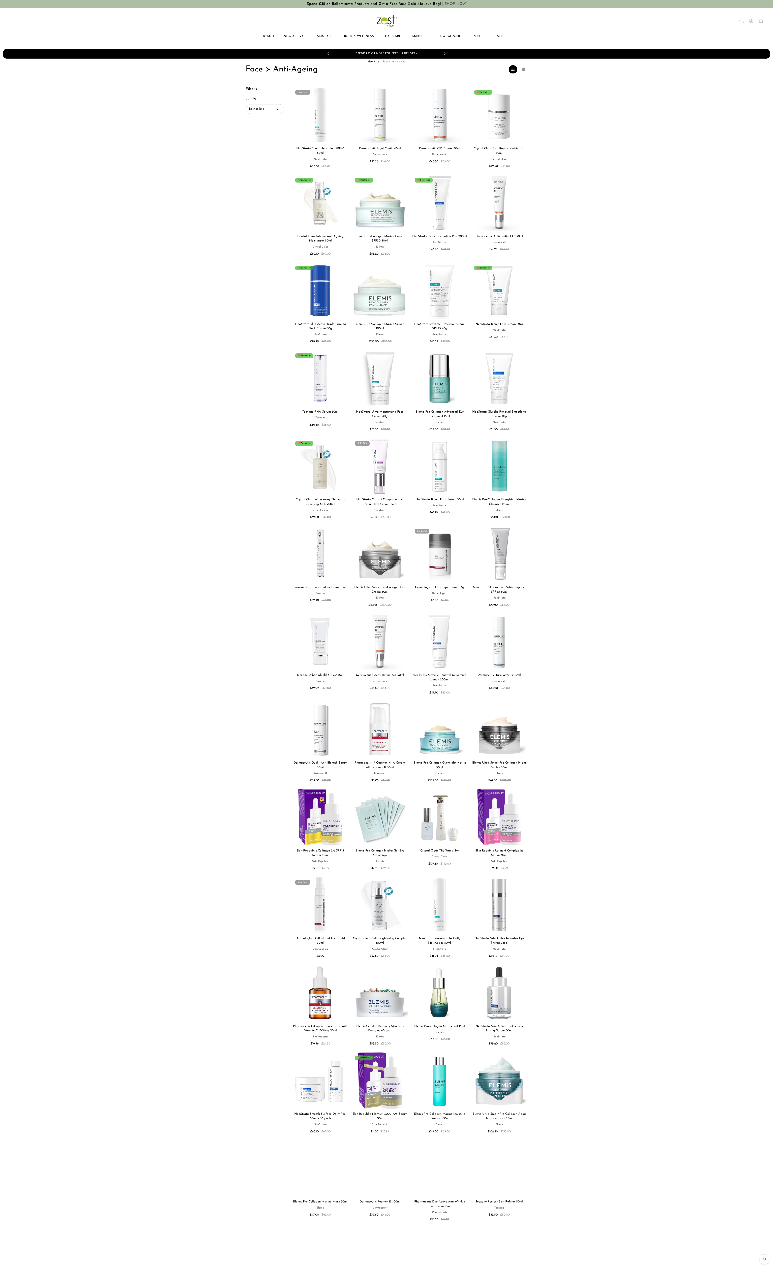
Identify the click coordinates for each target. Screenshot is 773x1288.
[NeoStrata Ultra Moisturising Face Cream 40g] (380, 378)
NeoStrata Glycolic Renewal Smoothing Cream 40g (499, 414)
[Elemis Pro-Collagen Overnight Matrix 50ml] (439, 729)
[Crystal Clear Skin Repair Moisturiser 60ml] (499, 115)
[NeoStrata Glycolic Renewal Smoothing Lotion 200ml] (439, 641)
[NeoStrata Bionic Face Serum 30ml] (439, 466)
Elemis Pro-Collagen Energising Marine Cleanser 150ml (499, 502)
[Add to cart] (400, 95)
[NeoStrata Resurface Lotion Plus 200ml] (439, 202)
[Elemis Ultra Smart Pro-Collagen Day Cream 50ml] (380, 554)
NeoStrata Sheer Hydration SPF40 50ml (320, 151)
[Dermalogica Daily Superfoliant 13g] (439, 554)
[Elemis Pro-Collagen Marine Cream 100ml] (380, 290)
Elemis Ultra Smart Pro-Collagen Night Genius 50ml (499, 765)
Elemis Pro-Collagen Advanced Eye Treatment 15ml (439, 414)
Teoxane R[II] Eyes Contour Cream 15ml (320, 587)
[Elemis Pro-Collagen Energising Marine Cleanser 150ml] (499, 466)
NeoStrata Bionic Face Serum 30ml (439, 499)
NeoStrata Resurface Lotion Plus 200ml (439, 236)
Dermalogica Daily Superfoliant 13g (439, 587)
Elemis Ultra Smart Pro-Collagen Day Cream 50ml (380, 589)
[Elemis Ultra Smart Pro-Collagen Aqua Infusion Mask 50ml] (499, 1080)
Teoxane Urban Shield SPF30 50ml (320, 675)
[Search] (741, 20)
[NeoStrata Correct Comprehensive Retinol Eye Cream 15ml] (380, 466)
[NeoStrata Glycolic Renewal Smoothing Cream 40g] (499, 378)
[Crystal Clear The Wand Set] (439, 817)
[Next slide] (444, 53)
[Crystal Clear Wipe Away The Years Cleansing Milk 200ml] (320, 466)
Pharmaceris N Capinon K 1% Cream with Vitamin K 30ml (380, 765)
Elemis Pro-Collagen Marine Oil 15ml (439, 1026)
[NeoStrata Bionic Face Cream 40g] (499, 290)
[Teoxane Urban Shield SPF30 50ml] (320, 641)
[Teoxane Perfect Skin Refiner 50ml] (499, 1168)
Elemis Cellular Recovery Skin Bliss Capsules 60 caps (380, 1028)
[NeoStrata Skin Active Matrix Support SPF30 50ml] (499, 554)
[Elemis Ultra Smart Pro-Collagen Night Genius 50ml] (499, 729)
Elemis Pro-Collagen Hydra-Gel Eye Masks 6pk (379, 853)
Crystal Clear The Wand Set (439, 850)
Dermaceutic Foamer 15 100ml (380, 1201)
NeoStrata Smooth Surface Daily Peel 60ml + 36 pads (320, 1116)
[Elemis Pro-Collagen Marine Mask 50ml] (320, 1168)
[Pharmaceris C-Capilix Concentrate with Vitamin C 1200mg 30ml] (320, 993)
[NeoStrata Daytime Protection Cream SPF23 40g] (439, 290)
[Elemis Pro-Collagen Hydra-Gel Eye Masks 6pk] (380, 817)
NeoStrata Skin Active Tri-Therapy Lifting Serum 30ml (499, 1028)
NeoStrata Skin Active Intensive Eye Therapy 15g (499, 941)
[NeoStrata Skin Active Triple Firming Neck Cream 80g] (320, 290)
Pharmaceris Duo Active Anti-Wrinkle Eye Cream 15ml (439, 1204)
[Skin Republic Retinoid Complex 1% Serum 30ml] (499, 817)
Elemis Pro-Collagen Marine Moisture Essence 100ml (439, 1116)
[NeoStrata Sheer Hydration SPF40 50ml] (320, 115)
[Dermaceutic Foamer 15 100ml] (380, 1168)
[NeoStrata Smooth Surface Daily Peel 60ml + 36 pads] (320, 1080)
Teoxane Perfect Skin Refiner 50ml (499, 1201)
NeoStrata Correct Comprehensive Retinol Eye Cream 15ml (379, 502)
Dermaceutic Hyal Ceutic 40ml (380, 148)
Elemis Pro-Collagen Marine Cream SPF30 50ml (380, 239)
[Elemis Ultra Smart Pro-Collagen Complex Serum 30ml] (380, 1256)
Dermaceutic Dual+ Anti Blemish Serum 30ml (320, 765)
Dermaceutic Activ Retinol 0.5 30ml (380, 675)
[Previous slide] (328, 53)
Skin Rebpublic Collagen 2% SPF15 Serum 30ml (320, 853)
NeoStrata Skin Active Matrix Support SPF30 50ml (499, 589)
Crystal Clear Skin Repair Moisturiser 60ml (499, 151)
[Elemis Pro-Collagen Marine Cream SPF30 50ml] (380, 202)
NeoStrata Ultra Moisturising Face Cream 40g (380, 414)
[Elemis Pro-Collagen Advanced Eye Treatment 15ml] (439, 378)
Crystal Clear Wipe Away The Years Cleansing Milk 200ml (320, 502)
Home (371, 61)
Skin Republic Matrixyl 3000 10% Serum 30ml (379, 1116)
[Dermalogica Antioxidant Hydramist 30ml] (320, 905)
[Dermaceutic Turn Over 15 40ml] (499, 641)
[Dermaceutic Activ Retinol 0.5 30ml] (380, 641)
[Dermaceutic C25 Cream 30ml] (439, 115)
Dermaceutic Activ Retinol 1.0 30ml (499, 236)
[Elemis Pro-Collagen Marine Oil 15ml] (439, 993)
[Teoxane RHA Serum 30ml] (320, 378)
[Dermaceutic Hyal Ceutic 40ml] (380, 115)
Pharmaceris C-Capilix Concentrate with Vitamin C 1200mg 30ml (320, 1028)
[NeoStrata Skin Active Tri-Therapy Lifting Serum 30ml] (499, 993)
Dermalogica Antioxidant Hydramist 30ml (320, 941)
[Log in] (751, 20)
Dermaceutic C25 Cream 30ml (439, 148)
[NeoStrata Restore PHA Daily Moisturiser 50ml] (439, 905)
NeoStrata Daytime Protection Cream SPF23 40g (439, 326)
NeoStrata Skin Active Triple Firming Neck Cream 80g (320, 326)
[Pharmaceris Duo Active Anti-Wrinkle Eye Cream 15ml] (439, 1168)
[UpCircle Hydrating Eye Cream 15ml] (499, 1256)
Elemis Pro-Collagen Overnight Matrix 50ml (439, 765)
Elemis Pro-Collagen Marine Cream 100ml (380, 326)
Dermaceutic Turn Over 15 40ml (499, 675)
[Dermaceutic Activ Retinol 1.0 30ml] (499, 202)
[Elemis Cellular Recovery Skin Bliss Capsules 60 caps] (380, 993)
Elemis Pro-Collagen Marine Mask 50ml (320, 1201)
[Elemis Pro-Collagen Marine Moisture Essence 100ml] (439, 1080)
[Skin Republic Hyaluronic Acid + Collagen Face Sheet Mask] (439, 1256)
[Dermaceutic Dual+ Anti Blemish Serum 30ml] (320, 729)
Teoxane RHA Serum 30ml (320, 411)
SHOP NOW (455, 4)
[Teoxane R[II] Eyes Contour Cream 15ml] (320, 554)
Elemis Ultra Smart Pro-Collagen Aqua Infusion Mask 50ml (499, 1116)
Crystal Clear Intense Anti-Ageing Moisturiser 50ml (320, 239)
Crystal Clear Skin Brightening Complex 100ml (380, 941)
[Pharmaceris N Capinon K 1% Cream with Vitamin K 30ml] (380, 729)
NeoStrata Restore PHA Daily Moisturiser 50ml (439, 941)
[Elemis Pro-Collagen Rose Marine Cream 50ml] (320, 1256)
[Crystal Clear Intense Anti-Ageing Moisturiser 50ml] (320, 202)
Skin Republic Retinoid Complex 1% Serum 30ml (499, 853)
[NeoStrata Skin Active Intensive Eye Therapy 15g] (499, 905)
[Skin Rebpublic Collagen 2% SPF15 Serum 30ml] (320, 817)
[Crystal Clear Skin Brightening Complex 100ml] (380, 905)
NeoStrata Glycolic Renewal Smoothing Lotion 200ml (439, 677)
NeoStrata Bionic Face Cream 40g (499, 324)
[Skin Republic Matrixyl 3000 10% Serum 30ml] (380, 1080)
